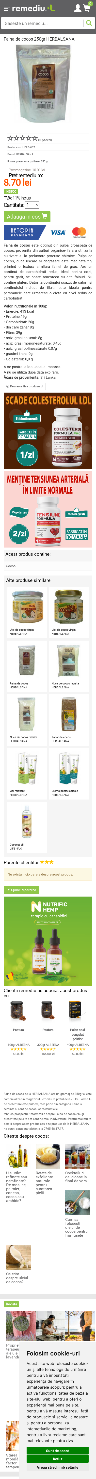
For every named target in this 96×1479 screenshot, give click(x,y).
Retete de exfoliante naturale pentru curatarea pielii (44, 1183)
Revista (11, 1304)
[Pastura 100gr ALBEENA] (18, 1012)
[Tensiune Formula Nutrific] (48, 509)
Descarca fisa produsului (26, 386)
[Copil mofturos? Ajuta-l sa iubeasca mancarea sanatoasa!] (50, 1326)
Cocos (11, 566)
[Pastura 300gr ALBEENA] (48, 1012)
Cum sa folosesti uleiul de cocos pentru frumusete (76, 1227)
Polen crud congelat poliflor (77, 1034)
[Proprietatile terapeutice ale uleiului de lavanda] (21, 1326)
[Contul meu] (77, 7)
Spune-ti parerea (23, 890)
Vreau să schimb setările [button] (57, 1467)
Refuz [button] (58, 1459)
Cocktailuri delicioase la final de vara (76, 1177)
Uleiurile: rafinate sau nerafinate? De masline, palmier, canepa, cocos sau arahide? (16, 1187)
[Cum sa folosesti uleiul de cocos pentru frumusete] (77, 1202)
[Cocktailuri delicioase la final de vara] (77, 1156)
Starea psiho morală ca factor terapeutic (17, 1461)
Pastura (18, 1030)
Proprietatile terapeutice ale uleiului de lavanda (18, 1351)
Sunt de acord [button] (57, 1451)
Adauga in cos (24, 217)
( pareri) (45, 140)
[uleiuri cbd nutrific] (48, 941)
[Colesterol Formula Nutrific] (48, 431)
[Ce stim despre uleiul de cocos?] (18, 1257)
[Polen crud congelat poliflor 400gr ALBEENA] (77, 1012)
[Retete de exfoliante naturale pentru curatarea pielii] (48, 1156)
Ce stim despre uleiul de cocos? (17, 1278)
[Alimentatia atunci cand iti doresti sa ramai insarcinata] (80, 1326)
